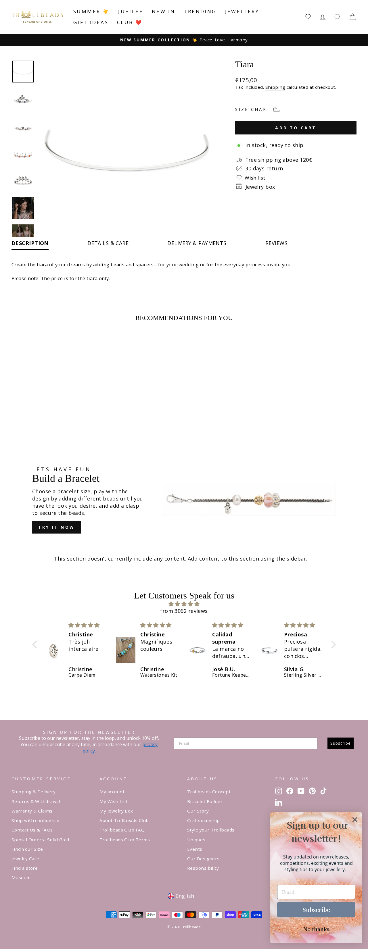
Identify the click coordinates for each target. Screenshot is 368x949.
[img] (184, 603)
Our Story (198, 811)
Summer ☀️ (91, 11)
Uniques (196, 839)
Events (194, 849)
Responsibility (203, 868)
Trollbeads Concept (209, 791)
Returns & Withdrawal (36, 801)
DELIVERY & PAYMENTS (197, 243)
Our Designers (203, 858)
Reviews (276, 243)
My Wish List (113, 801)
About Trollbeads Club (124, 820)
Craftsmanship (203, 820)
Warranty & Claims (32, 811)
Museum (21, 877)
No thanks (316, 929)
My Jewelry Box (116, 811)
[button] (36, 644)
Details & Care (108, 243)
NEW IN (163, 11)
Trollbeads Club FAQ (122, 830)
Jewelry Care (25, 858)
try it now (56, 527)
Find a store (25, 868)
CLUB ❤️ (129, 22)
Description (30, 243)
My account (112, 791)
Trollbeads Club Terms (124, 839)
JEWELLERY (242, 11)
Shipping (275, 87)
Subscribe (340, 743)
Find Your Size (27, 849)
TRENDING (200, 11)
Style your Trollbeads (210, 830)
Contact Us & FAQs (32, 830)
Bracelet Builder (205, 801)
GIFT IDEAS (90, 22)
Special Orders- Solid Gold (40, 839)
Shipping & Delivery (34, 791)
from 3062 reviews (184, 610)
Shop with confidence (35, 820)
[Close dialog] (355, 820)
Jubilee (130, 11)
